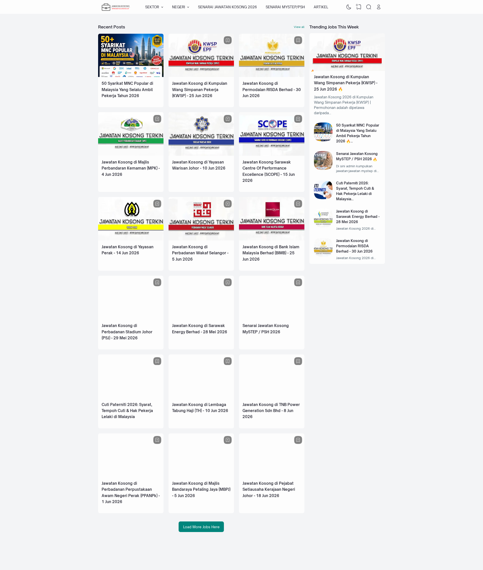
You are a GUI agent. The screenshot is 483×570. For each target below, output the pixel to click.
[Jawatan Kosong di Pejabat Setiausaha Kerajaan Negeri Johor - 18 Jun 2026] (271, 475)
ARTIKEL (321, 7)
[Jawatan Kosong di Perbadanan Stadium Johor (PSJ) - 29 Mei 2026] (131, 318)
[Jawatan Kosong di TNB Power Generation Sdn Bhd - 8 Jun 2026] (271, 397)
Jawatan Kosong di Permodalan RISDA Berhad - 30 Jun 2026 (272, 89)
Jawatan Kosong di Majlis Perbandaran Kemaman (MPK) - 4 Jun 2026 (131, 168)
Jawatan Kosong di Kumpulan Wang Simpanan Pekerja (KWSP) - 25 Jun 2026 (199, 89)
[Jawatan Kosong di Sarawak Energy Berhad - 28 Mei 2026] (201, 318)
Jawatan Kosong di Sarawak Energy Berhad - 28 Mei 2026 (358, 216)
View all (299, 27)
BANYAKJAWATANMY (343, 555)
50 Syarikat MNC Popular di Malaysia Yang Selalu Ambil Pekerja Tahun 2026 (127, 89)
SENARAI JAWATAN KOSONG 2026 (227, 7)
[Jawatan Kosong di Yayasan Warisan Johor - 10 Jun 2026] (201, 154)
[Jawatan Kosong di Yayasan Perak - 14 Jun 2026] (131, 239)
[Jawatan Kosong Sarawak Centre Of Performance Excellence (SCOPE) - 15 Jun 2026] (271, 154)
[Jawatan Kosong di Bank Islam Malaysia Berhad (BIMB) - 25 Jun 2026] (271, 239)
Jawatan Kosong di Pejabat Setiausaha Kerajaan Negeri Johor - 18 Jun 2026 (269, 489)
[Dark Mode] (349, 7)
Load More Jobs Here (201, 527)
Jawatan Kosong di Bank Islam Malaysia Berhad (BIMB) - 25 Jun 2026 (271, 253)
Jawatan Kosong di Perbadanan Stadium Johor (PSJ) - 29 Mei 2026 (127, 331)
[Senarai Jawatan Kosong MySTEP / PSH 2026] (271, 318)
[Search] (369, 7)
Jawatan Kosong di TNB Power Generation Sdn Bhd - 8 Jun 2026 (271, 410)
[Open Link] (378, 7)
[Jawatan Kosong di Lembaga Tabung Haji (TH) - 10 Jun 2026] (201, 397)
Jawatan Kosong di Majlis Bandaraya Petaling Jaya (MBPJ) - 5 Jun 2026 (201, 489)
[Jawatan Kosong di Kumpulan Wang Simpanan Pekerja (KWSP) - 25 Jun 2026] (201, 75)
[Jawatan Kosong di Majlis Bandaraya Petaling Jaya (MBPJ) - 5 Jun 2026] (201, 475)
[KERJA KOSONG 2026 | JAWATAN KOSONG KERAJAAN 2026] (116, 7)
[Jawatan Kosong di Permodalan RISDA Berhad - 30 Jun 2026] (271, 75)
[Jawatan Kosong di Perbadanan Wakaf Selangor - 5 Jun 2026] (201, 239)
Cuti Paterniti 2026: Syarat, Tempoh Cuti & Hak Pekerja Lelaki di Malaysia (127, 410)
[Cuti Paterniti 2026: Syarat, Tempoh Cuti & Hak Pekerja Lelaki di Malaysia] (131, 397)
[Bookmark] (157, 40)
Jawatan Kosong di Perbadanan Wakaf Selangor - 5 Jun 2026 (200, 253)
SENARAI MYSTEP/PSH (285, 7)
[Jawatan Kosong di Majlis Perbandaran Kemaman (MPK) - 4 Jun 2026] (131, 154)
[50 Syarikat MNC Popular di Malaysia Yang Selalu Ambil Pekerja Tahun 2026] (131, 75)
